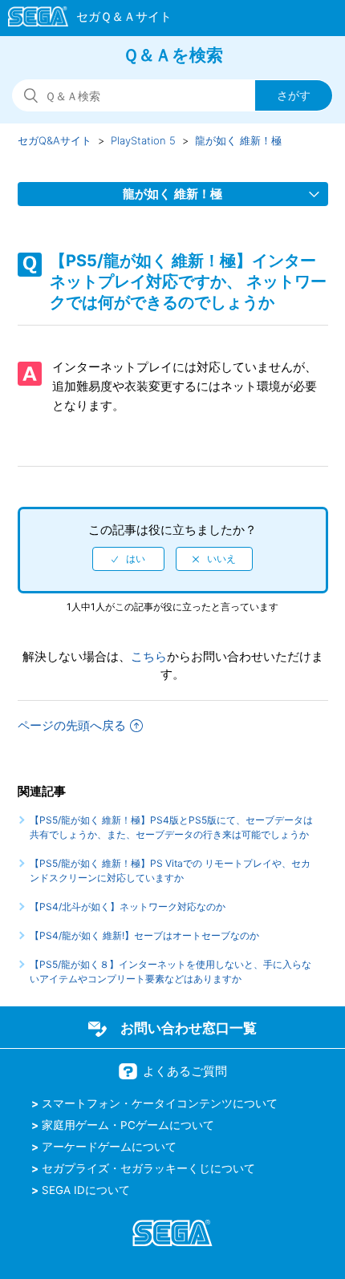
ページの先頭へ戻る (72, 725)
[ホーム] (82, 19)
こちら (149, 656)
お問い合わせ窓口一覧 (188, 1028)
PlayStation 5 (143, 140)
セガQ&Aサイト (54, 140)
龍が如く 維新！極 (238, 140)
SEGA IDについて (86, 1190)
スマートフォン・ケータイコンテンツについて (160, 1103)
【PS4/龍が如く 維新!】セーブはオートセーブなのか (144, 935)
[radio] (128, 559)
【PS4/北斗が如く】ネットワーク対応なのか (127, 907)
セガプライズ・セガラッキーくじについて (148, 1168)
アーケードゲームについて (109, 1146)
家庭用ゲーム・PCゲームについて (128, 1125)
